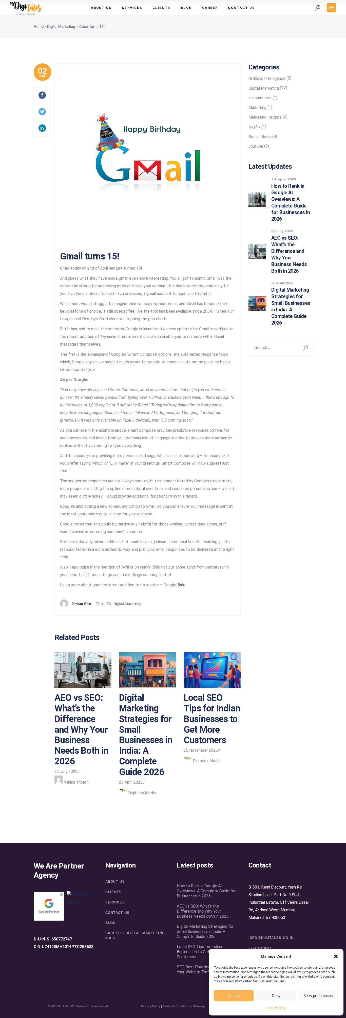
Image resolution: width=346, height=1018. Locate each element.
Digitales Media (142, 792)
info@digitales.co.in (271, 938)
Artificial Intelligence (266, 78)
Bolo (181, 584)
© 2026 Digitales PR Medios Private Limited (77, 1006)
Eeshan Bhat (81, 604)
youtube (255, 146)
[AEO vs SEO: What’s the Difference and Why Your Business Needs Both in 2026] (82, 670)
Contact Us (117, 913)
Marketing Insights (265, 117)
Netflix (254, 127)
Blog (110, 923)
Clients (113, 892)
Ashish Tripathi (76, 782)
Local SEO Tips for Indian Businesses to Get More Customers (212, 718)
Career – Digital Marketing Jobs (135, 935)
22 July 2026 (66, 771)
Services (115, 902)
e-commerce (260, 98)
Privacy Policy (276, 1008)
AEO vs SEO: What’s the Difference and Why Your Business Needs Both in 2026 (81, 729)
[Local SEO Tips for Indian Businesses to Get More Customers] (212, 670)
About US (115, 881)
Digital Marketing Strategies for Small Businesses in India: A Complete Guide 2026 (145, 734)
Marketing (257, 107)
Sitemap (199, 1006)
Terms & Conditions (176, 1006)
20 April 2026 (131, 782)
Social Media (259, 137)
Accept (234, 995)
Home (39, 27)
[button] (335, 956)
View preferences (318, 995)
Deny (276, 995)
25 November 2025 (201, 750)
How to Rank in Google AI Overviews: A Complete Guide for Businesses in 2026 (206, 890)
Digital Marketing (61, 27)
